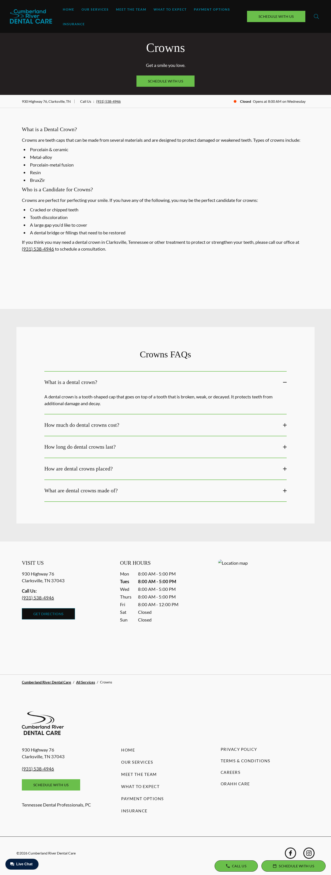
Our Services (95, 9)
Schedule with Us (276, 16)
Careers (231, 772)
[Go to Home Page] (31, 16)
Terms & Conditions (245, 760)
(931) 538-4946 (108, 101)
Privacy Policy (239, 749)
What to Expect (170, 9)
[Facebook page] (290, 853)
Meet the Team (131, 9)
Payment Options (212, 9)
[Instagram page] (309, 853)
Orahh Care (235, 783)
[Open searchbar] (316, 16)
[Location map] (263, 608)
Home (68, 9)
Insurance (74, 24)
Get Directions (48, 614)
